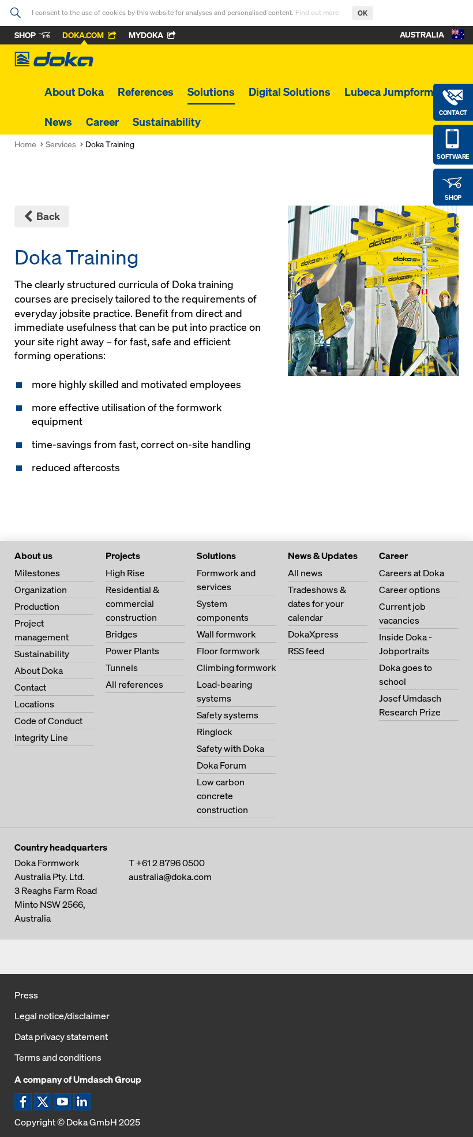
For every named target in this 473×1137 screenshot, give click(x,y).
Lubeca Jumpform (389, 91)
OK (362, 13)
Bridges (121, 634)
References (146, 91)
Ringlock (214, 731)
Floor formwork (228, 650)
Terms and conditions (58, 1057)
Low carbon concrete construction (222, 796)
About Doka (74, 91)
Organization (40, 589)
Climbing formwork (236, 667)
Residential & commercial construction (132, 603)
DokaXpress (313, 634)
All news (305, 572)
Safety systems (227, 715)
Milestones (37, 572)
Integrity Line (41, 737)
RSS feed (306, 650)
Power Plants (132, 650)
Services (61, 144)
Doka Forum (221, 765)
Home (25, 144)
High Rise (125, 572)
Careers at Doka (411, 572)
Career (102, 121)
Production (36, 606)
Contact (30, 687)
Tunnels (122, 667)
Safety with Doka (230, 748)
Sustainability (167, 121)
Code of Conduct (48, 720)
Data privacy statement (61, 1036)
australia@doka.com (170, 876)
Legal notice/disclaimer (62, 1015)
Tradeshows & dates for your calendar (317, 603)
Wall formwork (226, 634)
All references (134, 684)
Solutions (211, 91)
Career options (409, 589)
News (58, 121)
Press (26, 995)
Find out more (317, 12)
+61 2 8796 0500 (170, 862)
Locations (34, 704)
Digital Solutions (290, 91)
